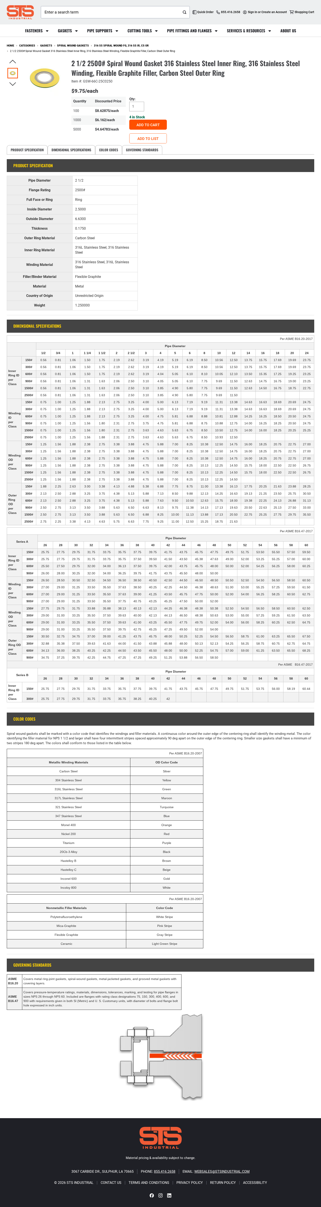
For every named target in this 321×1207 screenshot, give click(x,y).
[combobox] (110, 12)
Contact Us (111, 1183)
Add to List (148, 138)
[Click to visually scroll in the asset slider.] (13, 61)
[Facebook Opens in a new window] (152, 1195)
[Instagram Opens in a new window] (160, 1195)
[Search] (185, 12)
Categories (27, 45)
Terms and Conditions (149, 1183)
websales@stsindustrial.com (222, 1171)
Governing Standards (142, 149)
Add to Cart (148, 125)
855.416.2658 (164, 1171)
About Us (288, 30)
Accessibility (255, 1183)
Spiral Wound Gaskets (73, 45)
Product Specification (27, 149)
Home (10, 45)
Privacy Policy (189, 1183)
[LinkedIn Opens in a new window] (169, 1195)
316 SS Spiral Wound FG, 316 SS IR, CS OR (121, 45)
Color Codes (108, 149)
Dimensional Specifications (71, 149)
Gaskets (46, 45)
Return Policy (223, 1183)
